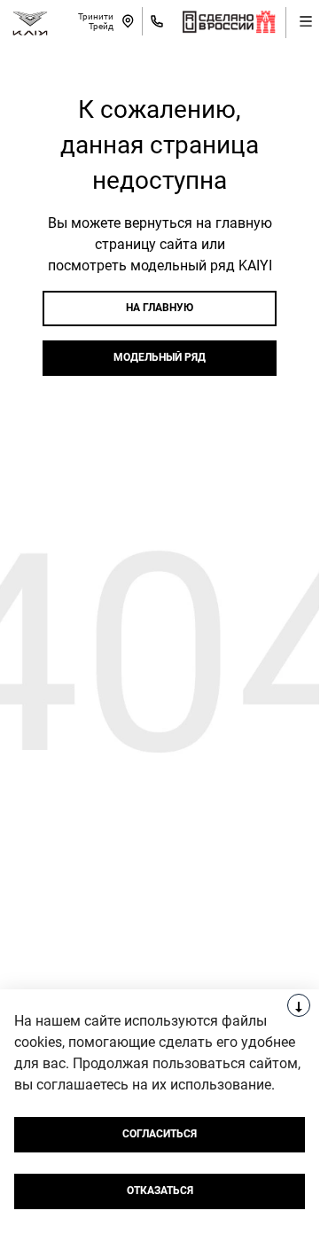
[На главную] (30, 21)
